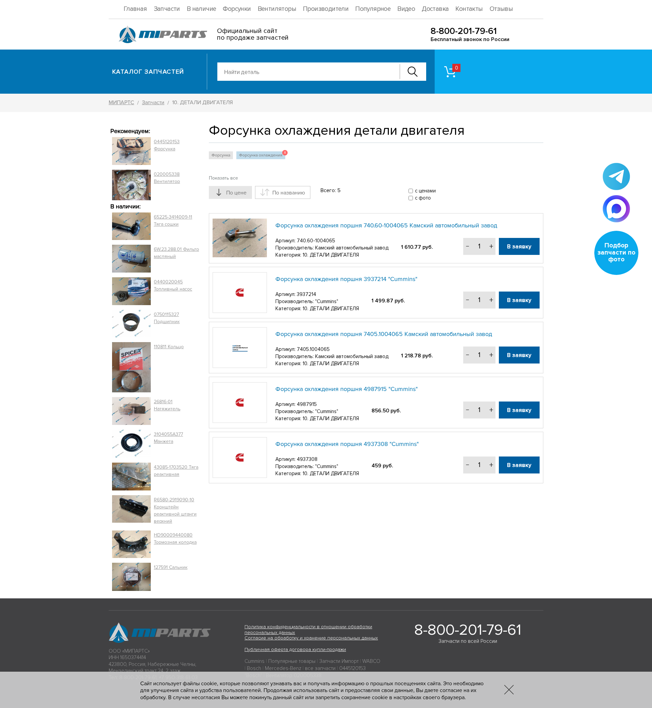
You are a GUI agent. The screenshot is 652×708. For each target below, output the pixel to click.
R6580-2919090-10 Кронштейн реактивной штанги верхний (175, 510)
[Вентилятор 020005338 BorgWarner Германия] (131, 185)
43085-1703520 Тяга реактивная (176, 470)
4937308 (307, 459)
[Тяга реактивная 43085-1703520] (131, 476)
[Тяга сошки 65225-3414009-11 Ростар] (131, 226)
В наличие (201, 9)
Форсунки (237, 9)
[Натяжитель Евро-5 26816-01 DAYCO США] (131, 411)
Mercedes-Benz (283, 668)
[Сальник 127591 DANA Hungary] (131, 577)
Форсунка (221, 155)
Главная (135, 9)
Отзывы (501, 9)
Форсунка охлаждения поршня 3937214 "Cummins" (346, 279)
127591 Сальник (170, 567)
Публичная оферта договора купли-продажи (295, 649)
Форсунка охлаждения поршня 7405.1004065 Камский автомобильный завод (383, 334)
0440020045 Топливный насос (173, 285)
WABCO (371, 661)
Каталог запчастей (148, 71)
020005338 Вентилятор (167, 177)
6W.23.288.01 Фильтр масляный (176, 252)
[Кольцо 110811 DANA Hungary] (131, 367)
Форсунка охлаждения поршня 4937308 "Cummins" (347, 444)
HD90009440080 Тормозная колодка (175, 538)
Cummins (254, 661)
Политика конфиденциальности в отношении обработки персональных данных (308, 629)
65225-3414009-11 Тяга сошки (173, 220)
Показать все (223, 178)
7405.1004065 (313, 349)
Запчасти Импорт (339, 661)
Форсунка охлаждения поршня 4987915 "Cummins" (346, 389)
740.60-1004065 (316, 241)
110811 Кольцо (169, 347)
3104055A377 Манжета (168, 437)
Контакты (469, 9)
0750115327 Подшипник (167, 318)
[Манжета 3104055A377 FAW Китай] (131, 444)
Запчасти (167, 9)
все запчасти (320, 668)
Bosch (254, 668)
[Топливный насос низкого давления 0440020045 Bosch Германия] (131, 291)
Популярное (373, 9)
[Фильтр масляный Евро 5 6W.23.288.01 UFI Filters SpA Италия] (131, 259)
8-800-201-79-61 (464, 31)
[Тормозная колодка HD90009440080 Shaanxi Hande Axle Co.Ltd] (131, 544)
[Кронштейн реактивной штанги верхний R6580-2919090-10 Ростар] (131, 510)
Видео (406, 9)
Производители (325, 9)
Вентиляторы (277, 9)
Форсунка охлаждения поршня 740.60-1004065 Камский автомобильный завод (386, 225)
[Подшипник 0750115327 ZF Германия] (131, 323)
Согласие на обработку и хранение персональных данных (311, 638)
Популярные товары (291, 661)
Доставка (435, 9)
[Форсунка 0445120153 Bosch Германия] (131, 151)
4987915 (307, 404)
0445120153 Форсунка (167, 145)
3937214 (306, 294)
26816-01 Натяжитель (167, 405)
